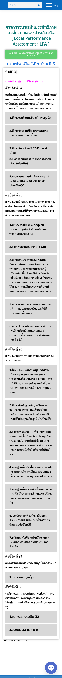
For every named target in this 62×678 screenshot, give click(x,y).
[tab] (10, 72)
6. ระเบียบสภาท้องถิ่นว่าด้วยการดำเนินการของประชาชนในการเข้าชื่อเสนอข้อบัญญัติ (29, 520)
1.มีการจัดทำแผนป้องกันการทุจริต (30, 118)
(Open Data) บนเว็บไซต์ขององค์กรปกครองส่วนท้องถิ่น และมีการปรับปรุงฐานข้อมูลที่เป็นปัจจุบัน (30, 414)
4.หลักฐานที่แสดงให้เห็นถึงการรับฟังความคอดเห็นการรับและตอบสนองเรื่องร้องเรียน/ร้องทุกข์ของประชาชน (30, 472)
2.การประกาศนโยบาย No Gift (27, 247)
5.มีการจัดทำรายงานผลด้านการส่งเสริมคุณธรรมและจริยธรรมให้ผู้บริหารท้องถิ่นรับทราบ (30, 309)
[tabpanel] (31, 357)
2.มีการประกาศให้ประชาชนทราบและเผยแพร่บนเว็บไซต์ (28, 133)
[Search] (39, 5)
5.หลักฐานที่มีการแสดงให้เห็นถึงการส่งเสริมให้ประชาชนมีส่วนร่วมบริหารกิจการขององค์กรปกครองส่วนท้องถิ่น (30, 496)
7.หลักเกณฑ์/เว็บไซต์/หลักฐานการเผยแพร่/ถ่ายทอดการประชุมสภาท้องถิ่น (29, 542)
